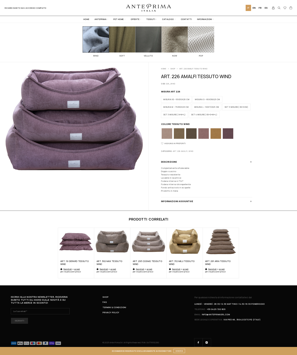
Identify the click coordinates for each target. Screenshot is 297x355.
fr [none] (260, 7)
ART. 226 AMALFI (180, 151)
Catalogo (168, 19)
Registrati (67, 269)
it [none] (248, 7)
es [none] (266, 7)
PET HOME (118, 19)
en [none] (254, 7)
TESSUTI (150, 19)
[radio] (176, 99)
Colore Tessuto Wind (175, 124)
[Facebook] (198, 342)
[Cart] (290, 8)
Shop (172, 69)
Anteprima (100, 19)
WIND (191, 151)
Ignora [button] (179, 351)
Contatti (186, 19)
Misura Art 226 (170, 91)
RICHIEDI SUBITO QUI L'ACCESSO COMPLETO (25, 8)
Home (86, 19)
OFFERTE (135, 19)
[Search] (279, 7)
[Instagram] (207, 342)
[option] (254, 8)
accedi (77, 269)
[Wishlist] (285, 8)
